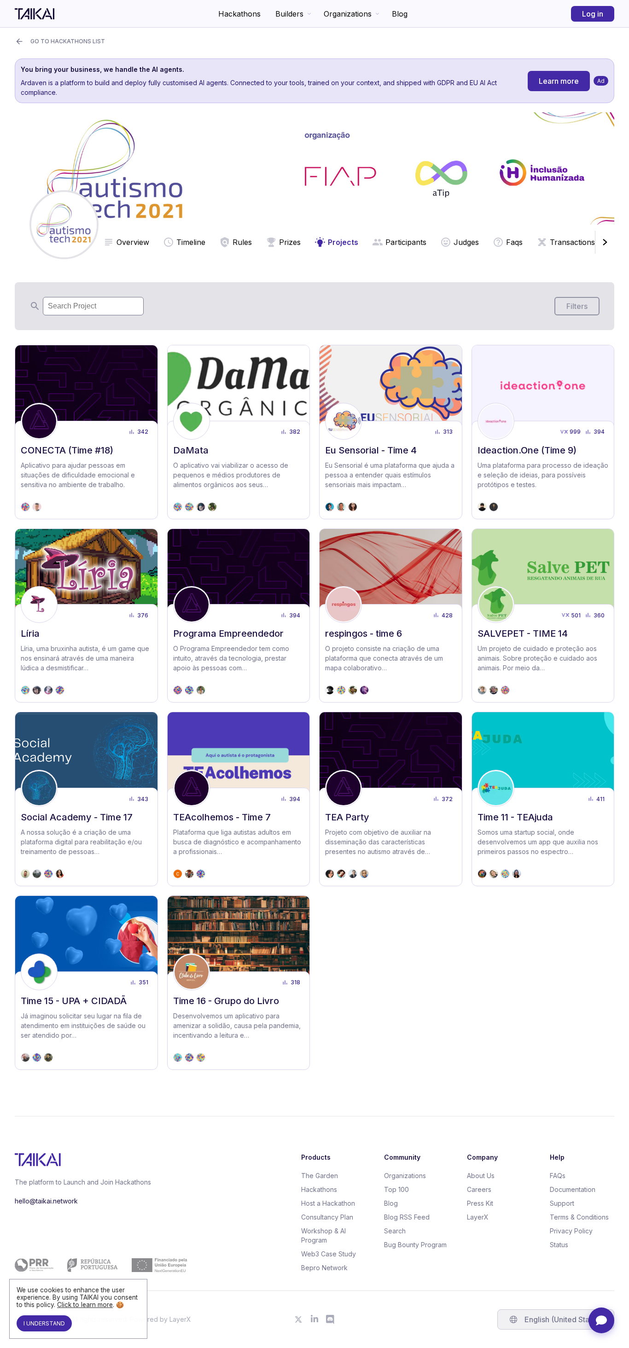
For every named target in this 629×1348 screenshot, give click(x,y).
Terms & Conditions (579, 1217)
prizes (290, 242)
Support (562, 1203)
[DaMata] (238, 432)
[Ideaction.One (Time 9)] (543, 432)
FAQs (557, 1176)
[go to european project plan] (101, 1265)
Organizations (348, 13)
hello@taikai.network (46, 1201)
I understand (44, 1323)
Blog (400, 13)
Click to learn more (85, 1304)
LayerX (478, 1217)
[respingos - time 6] (390, 616)
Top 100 (396, 1189)
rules (242, 242)
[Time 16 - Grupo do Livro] (238, 982)
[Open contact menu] (601, 1320)
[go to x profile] (298, 1319)
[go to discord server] (330, 1319)
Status (559, 1245)
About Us (481, 1176)
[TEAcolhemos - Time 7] (238, 799)
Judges (466, 242)
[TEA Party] (390, 799)
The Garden (319, 1176)
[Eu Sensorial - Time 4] (390, 432)
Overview (132, 242)
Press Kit (480, 1203)
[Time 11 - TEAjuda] (543, 799)
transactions (572, 242)
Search (395, 1231)
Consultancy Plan (327, 1217)
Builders (289, 13)
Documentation (572, 1189)
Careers (479, 1189)
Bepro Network (324, 1268)
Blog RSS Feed (407, 1217)
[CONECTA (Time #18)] (86, 432)
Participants (405, 242)
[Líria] (86, 616)
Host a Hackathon (328, 1203)
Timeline (190, 242)
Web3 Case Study (328, 1254)
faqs (514, 242)
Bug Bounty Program (415, 1245)
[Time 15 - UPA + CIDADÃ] (86, 982)
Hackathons (239, 13)
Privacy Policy (571, 1231)
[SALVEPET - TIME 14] (543, 616)
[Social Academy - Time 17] (86, 799)
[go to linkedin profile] (314, 1319)
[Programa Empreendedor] (238, 616)
